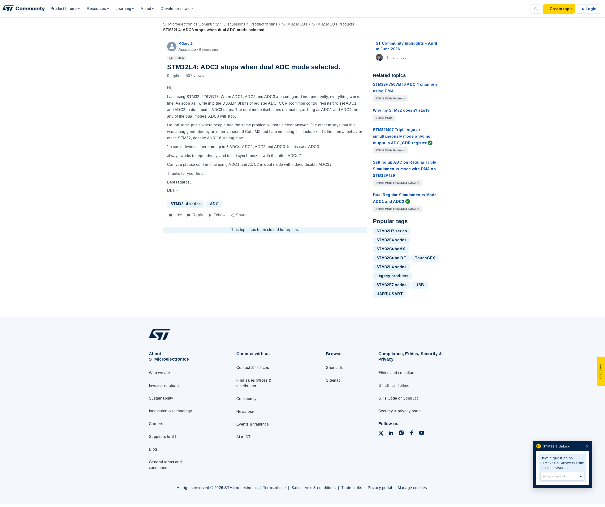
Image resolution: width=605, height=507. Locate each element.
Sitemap (333, 380)
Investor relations (164, 385)
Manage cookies (412, 488)
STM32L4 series (186, 204)
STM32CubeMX (390, 249)
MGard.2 (185, 43)
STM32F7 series (391, 285)
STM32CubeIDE (391, 258)
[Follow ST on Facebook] (411, 433)
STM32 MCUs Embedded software (397, 183)
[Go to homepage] (184, 340)
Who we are (159, 373)
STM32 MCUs (294, 24)
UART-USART (389, 294)
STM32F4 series (391, 240)
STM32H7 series (391, 231)
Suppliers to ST (163, 437)
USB (419, 285)
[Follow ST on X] (381, 434)
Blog (153, 449)
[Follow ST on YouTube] (421, 433)
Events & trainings (252, 424)
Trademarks (351, 488)
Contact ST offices (252, 368)
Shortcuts (334, 368)
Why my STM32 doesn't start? (401, 110)
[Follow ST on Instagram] (401, 433)
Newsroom (245, 411)
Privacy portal (380, 488)
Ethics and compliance (398, 373)
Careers (156, 424)
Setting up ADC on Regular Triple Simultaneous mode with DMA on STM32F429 (404, 169)
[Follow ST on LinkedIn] (391, 433)
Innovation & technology (170, 411)
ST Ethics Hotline (394, 385)
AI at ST (243, 437)
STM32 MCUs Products (333, 24)
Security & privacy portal (400, 411)
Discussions (234, 24)
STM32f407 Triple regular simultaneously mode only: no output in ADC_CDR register (402, 136)
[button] (559, 9)
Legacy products (392, 276)
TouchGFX (425, 258)
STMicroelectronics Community (191, 24)
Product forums (264, 24)
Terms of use (274, 488)
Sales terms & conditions (313, 488)
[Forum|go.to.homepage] (23, 9)
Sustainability (161, 398)
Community (246, 399)
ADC (214, 204)
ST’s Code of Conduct (398, 398)
